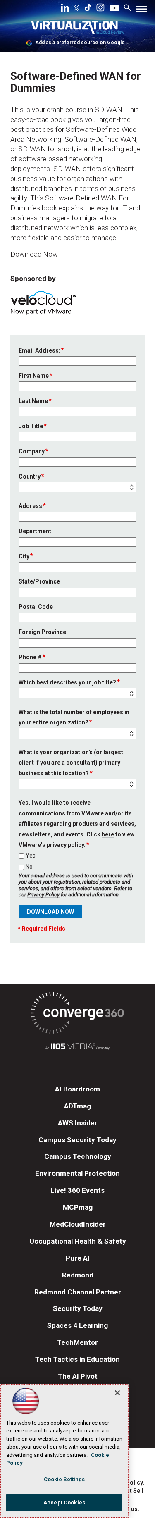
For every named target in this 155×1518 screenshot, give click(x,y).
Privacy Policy (43, 894)
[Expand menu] (141, 11)
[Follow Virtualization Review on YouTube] (114, 9)
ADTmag (77, 1106)
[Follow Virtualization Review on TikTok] (88, 9)
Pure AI (78, 1258)
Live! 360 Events (77, 1190)
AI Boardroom (77, 1089)
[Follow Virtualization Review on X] (76, 9)
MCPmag (78, 1207)
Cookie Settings (64, 1479)
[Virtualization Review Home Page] (77, 28)
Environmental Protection (77, 1173)
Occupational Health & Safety (77, 1241)
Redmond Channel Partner (77, 1292)
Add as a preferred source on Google (80, 42)
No (29, 866)
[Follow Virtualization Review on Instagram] (100, 9)
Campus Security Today (77, 1140)
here (108, 834)
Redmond (77, 1275)
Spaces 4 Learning (77, 1325)
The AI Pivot (78, 1376)
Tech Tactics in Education (77, 1359)
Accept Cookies (64, 1502)
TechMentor (77, 1342)
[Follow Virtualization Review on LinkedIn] (65, 9)
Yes (31, 855)
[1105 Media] (77, 1047)
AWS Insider (78, 1123)
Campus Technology (77, 1156)
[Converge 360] (77, 1014)
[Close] (117, 1393)
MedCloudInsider (78, 1224)
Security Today (78, 1308)
